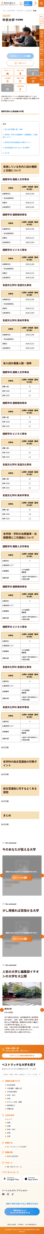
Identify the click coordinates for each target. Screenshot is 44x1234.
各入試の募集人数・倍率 (41, 33)
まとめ (41, 84)
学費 (8, 1126)
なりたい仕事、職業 (14, 1102)
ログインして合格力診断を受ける (22, 1055)
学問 (8, 1098)
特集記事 (10, 1109)
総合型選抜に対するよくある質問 (41, 76)
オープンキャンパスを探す (17, 1147)
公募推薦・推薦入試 (14, 1088)
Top (4, 10)
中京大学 (20, 10)
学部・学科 (11, 1095)
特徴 (8, 1122)
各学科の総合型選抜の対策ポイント (41, 64)
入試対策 (28, 10)
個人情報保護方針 (31, 1224)
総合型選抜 (11, 1085)
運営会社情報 (11, 1224)
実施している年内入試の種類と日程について (41, 22)
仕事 (8, 1136)
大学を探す (11, 10)
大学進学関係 (12, 1092)
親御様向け (11, 1105)
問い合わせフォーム (14, 1166)
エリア (9, 1119)
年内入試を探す (13, 1156)
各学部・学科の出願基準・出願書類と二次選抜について (41, 48)
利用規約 (20, 1224)
